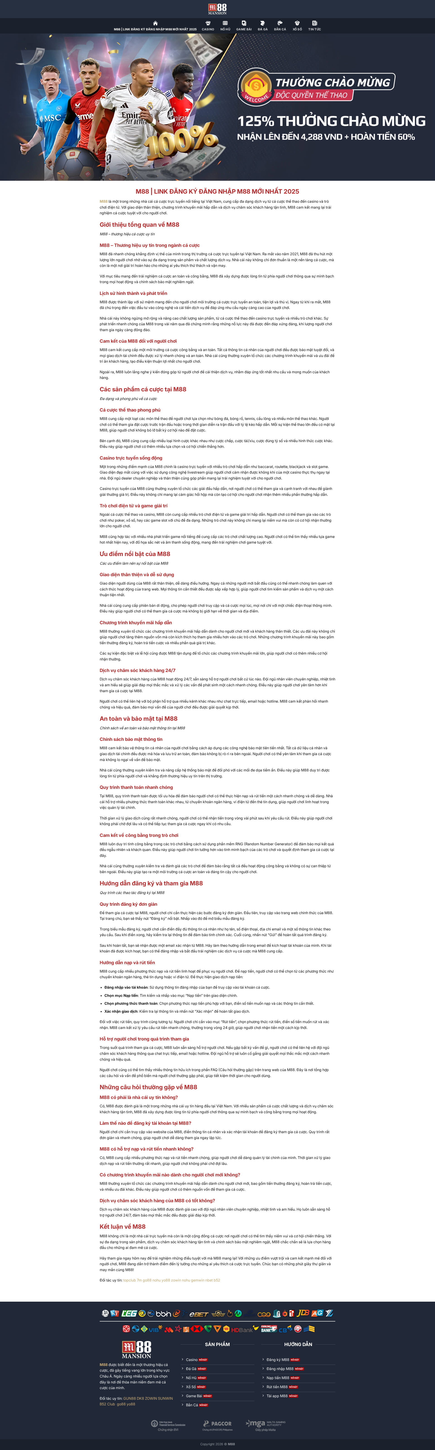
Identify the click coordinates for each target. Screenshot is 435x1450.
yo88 (166, 1280)
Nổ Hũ (225, 29)
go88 (147, 1280)
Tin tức (314, 29)
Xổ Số (297, 29)
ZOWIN (151, 1398)
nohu (156, 1280)
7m (139, 1280)
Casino (208, 29)
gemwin (197, 1280)
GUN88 (129, 1398)
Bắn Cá (280, 29)
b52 (217, 1280)
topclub (129, 1280)
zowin (176, 1280)
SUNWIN (165, 1398)
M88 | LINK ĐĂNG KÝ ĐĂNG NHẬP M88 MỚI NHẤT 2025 (155, 29)
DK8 (140, 1398)
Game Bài (244, 29)
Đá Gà (263, 29)
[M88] (217, 9)
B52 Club (107, 1404)
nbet (209, 1280)
